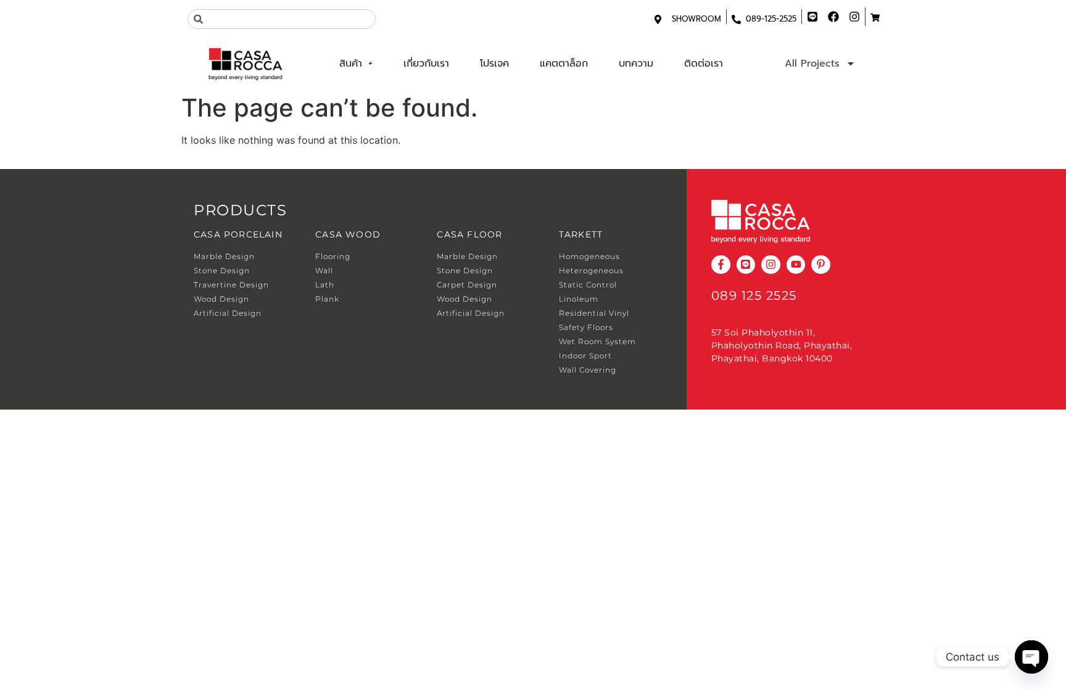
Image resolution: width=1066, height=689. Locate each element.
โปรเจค (494, 63)
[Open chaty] (1031, 657)
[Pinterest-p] (820, 264)
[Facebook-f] (720, 264)
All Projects (812, 63)
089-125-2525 (771, 19)
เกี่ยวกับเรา (426, 63)
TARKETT (581, 234)
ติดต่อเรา (703, 63)
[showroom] (658, 19)
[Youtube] (796, 264)
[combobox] (282, 19)
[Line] (746, 264)
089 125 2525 (754, 295)
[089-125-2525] (736, 19)
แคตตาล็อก (564, 63)
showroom (696, 19)
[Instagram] (770, 264)
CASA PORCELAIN (238, 234)
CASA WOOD (348, 234)
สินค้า (350, 63)
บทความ (636, 63)
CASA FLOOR (469, 234)
